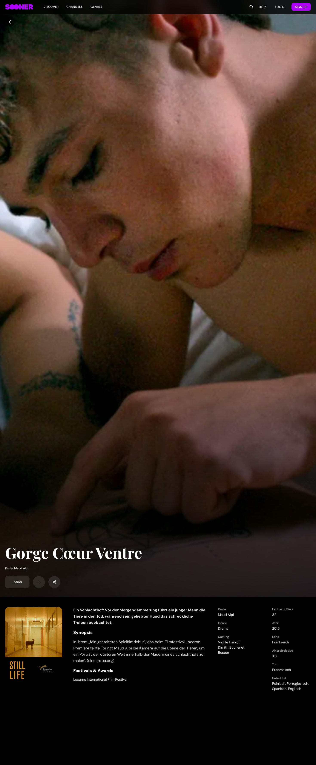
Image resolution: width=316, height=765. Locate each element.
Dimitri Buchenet (231, 647)
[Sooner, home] (19, 7)
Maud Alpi (21, 568)
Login (280, 7)
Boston (223, 652)
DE (261, 7)
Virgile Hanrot (229, 642)
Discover (51, 7)
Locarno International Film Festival (100, 679)
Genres (96, 7)
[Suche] (251, 7)
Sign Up (301, 7)
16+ (274, 656)
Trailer (17, 582)
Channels (74, 7)
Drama (223, 628)
